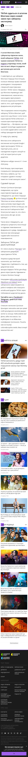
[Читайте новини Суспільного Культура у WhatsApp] (17, 733)
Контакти (4, 712)
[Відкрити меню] (26, 2)
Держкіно (4, 669)
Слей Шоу (4, 690)
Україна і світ (18, 7)
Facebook (18, 297)
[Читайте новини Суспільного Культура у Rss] (11, 733)
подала (4, 64)
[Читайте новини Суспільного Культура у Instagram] (14, 733)
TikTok (16, 58)
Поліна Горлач (8, 25)
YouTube (4, 301)
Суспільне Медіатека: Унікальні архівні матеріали (6, 702)
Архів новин (18, 712)
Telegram (5, 299)
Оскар (3, 676)
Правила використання (19, 715)
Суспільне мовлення (4, 715)
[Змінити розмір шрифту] (25, 29)
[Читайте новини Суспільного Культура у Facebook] (2, 733)
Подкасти (18, 694)
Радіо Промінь (5, 684)
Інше (3, 9)
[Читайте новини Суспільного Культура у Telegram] (8, 733)
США (8, 7)
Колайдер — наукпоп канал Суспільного (6, 695)
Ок (14, 753)
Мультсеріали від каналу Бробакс (20, 690)
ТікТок (3, 7)
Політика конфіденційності (7, 719)
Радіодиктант (5, 672)
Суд (12, 7)
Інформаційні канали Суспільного (19, 720)
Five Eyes (18, 249)
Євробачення (19, 667)
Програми (4, 687)
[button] (8, 198)
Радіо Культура (19, 684)
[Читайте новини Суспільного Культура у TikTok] (20, 733)
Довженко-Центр (20, 669)
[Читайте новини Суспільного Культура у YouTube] (5, 733)
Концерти (18, 687)
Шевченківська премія (19, 673)
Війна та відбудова (7, 667)
